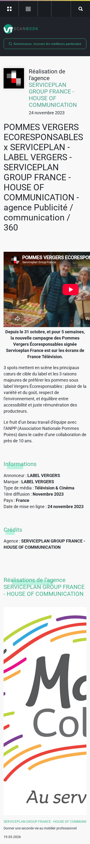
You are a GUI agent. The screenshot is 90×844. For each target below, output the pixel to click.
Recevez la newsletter (61, 9)
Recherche (80, 9)
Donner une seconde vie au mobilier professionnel (40, 828)
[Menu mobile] (9, 9)
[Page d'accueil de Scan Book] (45, 29)
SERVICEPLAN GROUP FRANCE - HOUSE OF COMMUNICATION (53, 95)
